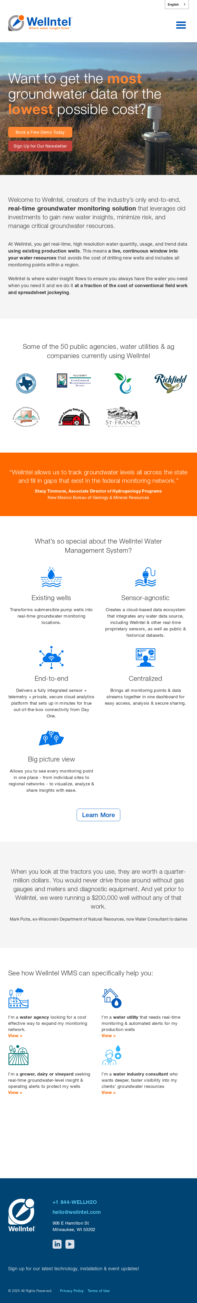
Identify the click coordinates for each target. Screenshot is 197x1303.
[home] (40, 20)
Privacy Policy (72, 1291)
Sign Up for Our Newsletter (40, 146)
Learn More (98, 815)
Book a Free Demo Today (40, 132)
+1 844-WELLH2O (75, 1202)
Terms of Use (99, 1291)
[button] (181, 25)
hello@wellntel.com (77, 1212)
